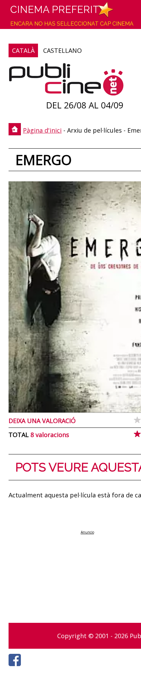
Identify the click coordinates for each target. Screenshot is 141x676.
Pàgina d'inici (42, 130)
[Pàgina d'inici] (66, 81)
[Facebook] (16, 668)
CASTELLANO (62, 50)
